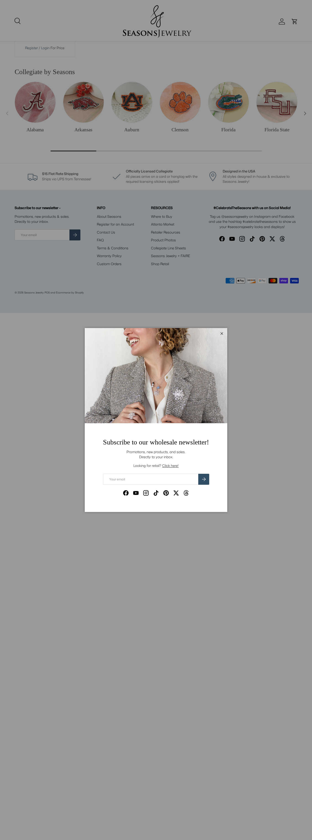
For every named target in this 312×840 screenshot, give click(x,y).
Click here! (170, 465)
